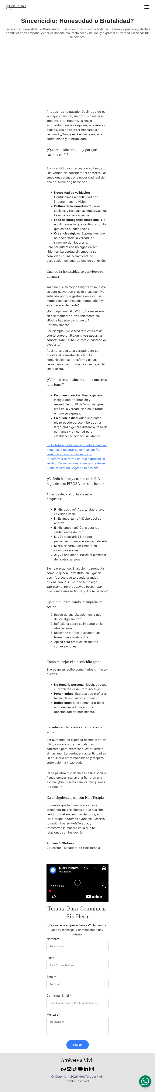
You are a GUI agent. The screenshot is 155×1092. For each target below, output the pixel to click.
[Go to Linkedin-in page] (86, 1069)
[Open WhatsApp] (145, 1081)
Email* (51, 977)
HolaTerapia (79, 823)
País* (50, 958)
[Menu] (146, 7)
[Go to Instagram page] (91, 1069)
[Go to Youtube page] (80, 1069)
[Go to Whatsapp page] (63, 1069)
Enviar (77, 1045)
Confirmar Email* (58, 995)
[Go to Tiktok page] (74, 1069)
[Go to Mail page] (69, 1069)
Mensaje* (53, 1014)
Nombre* (53, 939)
